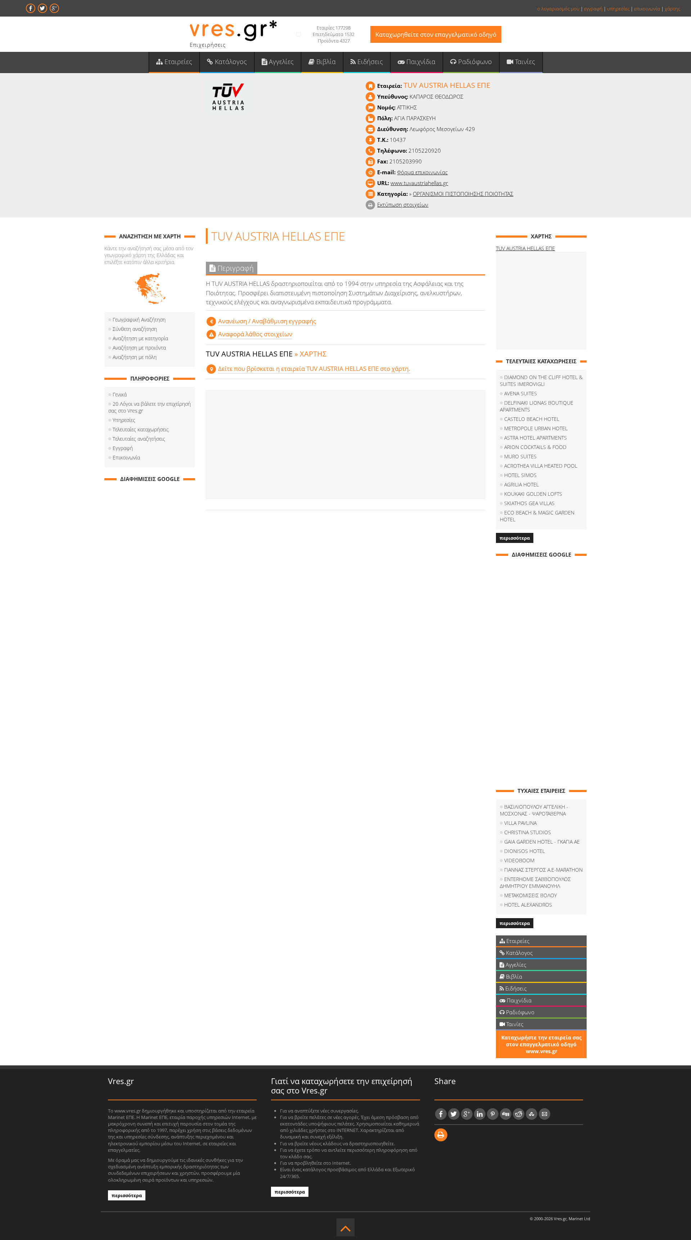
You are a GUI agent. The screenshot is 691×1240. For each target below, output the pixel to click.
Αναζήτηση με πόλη (135, 357)
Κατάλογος (230, 61)
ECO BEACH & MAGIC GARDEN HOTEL (537, 516)
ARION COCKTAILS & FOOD (535, 447)
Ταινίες (524, 61)
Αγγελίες (280, 61)
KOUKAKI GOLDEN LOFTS (533, 493)
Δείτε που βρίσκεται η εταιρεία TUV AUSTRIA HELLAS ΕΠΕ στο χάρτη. (314, 368)
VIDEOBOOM (519, 860)
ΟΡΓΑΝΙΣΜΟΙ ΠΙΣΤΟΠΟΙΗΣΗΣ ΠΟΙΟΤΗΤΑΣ (463, 193)
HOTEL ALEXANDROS (528, 904)
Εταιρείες (177, 61)
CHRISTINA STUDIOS (527, 832)
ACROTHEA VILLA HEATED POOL (540, 465)
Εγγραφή (123, 448)
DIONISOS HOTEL (524, 851)
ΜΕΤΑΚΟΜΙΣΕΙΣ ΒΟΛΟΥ (530, 895)
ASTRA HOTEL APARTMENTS (535, 437)
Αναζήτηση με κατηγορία (140, 338)
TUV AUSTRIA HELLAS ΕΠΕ (525, 248)
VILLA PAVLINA (520, 822)
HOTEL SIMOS (520, 475)
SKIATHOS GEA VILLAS (529, 503)
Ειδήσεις (369, 61)
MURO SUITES (520, 456)
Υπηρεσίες (124, 420)
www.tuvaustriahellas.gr (419, 183)
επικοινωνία (647, 8)
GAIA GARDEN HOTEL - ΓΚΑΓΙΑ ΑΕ (542, 841)
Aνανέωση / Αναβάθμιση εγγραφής (267, 321)
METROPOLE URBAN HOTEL (536, 428)
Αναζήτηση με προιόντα (139, 347)
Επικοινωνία (126, 457)
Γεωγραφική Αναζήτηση (139, 319)
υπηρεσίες (618, 8)
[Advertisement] (345, 444)
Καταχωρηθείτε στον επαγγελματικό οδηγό (435, 34)
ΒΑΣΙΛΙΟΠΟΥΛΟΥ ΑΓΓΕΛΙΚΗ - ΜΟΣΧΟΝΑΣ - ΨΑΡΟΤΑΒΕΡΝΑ (534, 810)
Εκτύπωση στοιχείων (402, 204)
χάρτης (672, 8)
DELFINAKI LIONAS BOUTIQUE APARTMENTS (536, 406)
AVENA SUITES (520, 393)
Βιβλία (325, 61)
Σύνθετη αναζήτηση (135, 328)
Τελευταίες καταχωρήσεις (141, 429)
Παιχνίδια (420, 61)
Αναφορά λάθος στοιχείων (255, 334)
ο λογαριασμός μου (558, 8)
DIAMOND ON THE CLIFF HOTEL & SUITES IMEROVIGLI (541, 380)
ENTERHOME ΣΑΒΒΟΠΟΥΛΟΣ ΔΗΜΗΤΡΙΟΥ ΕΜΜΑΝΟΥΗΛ (535, 882)
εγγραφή (593, 8)
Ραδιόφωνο (474, 61)
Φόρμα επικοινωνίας (422, 172)
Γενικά (120, 394)
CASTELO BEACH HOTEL (531, 418)
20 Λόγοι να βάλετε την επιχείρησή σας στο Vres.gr (149, 407)
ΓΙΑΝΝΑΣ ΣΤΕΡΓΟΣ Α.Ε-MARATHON (543, 869)
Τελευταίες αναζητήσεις (139, 438)
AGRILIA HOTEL (521, 484)
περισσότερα (515, 538)
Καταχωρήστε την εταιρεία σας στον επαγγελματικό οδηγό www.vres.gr (541, 1044)
